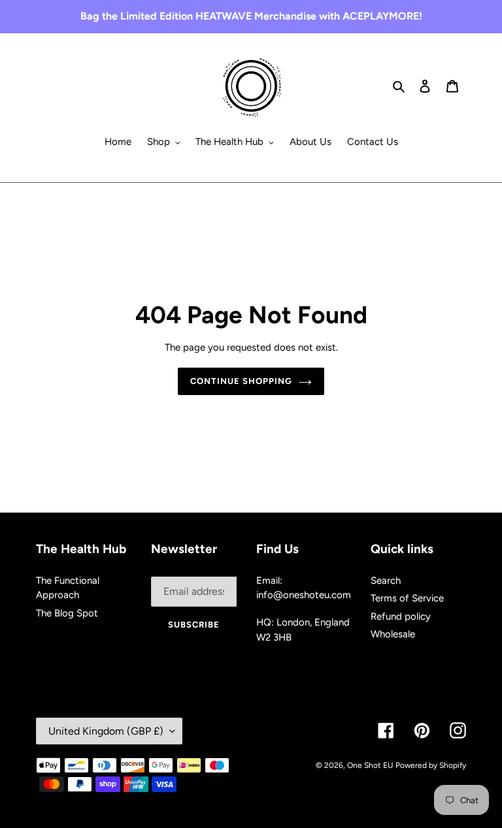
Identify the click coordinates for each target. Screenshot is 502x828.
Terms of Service (407, 598)
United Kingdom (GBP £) (105, 731)
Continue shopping (241, 381)
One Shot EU (370, 765)
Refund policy (401, 616)
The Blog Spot (67, 613)
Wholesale (393, 634)
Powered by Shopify (430, 765)
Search (386, 580)
